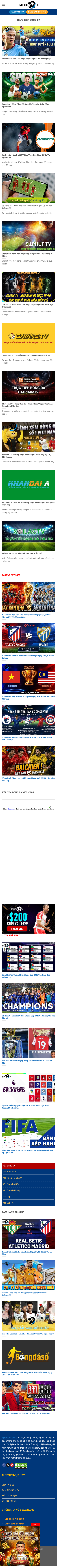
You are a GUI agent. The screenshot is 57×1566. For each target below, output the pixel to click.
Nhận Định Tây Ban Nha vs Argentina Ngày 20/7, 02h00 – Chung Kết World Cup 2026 (27, 616)
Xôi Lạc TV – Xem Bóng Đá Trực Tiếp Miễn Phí (21, 553)
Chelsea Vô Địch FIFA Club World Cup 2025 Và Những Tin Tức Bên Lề (28, 1017)
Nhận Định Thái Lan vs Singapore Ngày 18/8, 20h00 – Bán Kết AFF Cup (27, 738)
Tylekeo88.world (9, 1437)
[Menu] (3, 4)
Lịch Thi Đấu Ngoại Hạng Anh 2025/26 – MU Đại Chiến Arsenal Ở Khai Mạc (25, 1106)
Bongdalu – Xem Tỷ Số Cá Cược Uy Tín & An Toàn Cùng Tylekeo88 (25, 105)
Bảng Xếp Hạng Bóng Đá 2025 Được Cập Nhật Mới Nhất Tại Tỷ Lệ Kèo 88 (27, 1151)
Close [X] (35, 1524)
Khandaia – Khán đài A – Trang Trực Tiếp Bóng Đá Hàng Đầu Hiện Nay (28, 503)
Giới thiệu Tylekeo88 (14, 1519)
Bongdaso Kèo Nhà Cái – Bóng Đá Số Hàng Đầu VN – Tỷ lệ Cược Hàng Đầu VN (27, 1373)
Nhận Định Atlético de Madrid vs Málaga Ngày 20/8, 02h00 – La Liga (28, 656)
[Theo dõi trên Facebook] (4, 1465)
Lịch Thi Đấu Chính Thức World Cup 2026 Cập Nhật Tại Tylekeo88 (26, 976)
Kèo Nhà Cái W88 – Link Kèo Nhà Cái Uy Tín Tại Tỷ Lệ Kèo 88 (28, 1334)
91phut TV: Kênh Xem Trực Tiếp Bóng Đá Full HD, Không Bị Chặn (27, 255)
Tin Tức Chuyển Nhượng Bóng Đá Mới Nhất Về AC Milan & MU (27, 1061)
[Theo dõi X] (8, 1465)
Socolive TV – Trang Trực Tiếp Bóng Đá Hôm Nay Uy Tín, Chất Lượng (26, 456)
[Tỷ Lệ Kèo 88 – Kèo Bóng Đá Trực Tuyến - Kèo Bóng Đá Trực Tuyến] (28, 4)
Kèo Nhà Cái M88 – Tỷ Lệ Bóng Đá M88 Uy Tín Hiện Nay (26, 1413)
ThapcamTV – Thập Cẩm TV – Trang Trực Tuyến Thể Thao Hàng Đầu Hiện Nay (27, 405)
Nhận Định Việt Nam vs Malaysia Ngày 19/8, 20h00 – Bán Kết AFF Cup (28, 697)
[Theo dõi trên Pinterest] (12, 1465)
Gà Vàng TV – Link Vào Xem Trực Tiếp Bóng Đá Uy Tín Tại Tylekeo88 (27, 207)
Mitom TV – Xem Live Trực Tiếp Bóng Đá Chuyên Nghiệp (26, 59)
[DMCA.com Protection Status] (21, 1465)
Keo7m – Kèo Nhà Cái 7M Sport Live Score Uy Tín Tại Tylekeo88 (24, 1294)
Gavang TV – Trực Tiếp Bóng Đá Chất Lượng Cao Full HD (26, 355)
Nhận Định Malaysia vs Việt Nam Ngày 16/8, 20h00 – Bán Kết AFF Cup (28, 779)
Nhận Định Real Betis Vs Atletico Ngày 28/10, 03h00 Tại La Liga (27, 1253)
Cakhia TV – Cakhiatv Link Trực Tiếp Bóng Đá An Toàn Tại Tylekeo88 (27, 305)
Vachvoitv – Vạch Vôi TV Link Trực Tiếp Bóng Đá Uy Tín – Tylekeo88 (27, 156)
